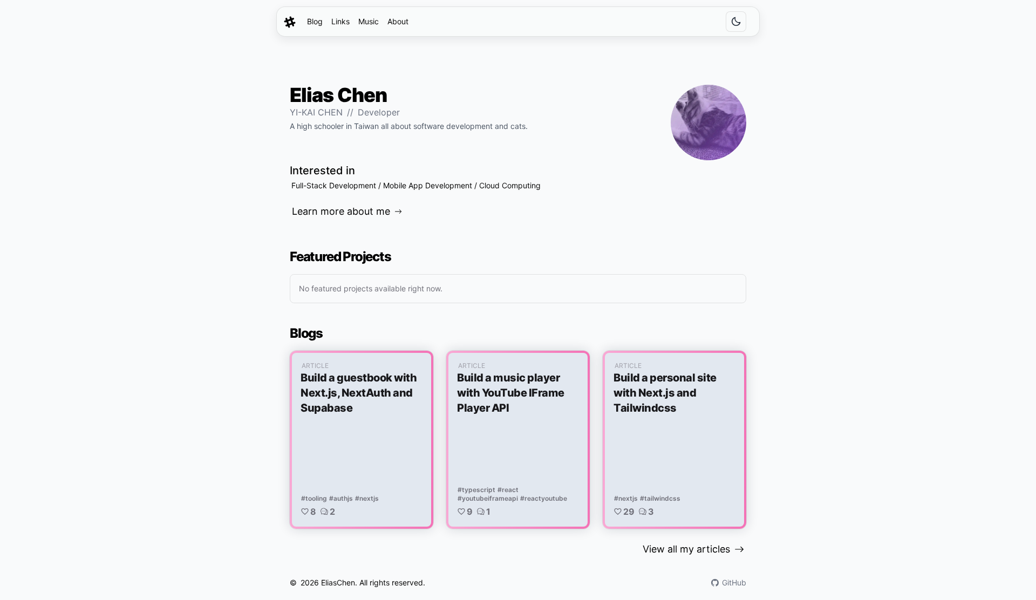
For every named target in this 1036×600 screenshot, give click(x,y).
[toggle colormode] (736, 21)
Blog (315, 21)
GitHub (734, 582)
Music (368, 21)
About (397, 21)
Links (340, 21)
